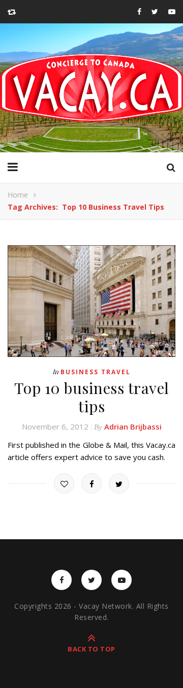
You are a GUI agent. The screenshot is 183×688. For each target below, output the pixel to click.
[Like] (64, 483)
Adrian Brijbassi (133, 426)
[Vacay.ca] (91, 88)
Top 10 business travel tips (91, 397)
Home (18, 195)
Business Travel (95, 372)
